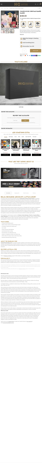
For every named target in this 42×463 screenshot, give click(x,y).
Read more (22, 34)
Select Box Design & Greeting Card (30, 39)
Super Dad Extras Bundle (5, 150)
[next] (18, 19)
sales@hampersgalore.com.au (8, 322)
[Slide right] (40, 64)
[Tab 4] (19, 136)
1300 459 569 (29, 321)
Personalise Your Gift (28, 46)
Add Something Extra (28, 42)
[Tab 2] (11, 136)
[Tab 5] (23, 136)
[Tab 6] (28, 136)
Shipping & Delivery (22, 268)
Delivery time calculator (7, 111)
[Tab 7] (34, 136)
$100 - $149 (6, 8)
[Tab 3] (15, 136)
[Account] (37, 4)
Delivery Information (6, 128)
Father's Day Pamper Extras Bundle (16, 150)
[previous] (2, 19)
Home (2, 8)
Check (25, 120)
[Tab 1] (5, 136)
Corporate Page (11, 321)
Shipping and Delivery (8, 255)
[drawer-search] (35, 4)
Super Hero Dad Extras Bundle (36, 150)
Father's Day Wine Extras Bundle (26, 150)
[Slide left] (2, 64)
